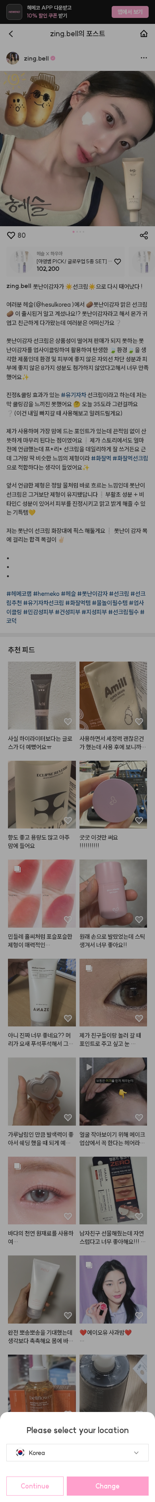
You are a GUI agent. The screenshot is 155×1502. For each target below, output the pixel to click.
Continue (35, 1486)
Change (107, 1486)
